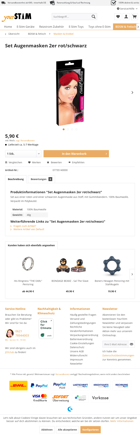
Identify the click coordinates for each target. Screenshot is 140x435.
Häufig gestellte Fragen (83, 314)
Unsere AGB (77, 351)
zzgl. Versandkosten (25, 140)
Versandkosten (62, 374)
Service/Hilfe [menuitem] (127, 8)
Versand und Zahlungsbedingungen (83, 321)
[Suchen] (93, 16)
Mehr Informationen (122, 421)
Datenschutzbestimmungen (118, 355)
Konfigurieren (90, 429)
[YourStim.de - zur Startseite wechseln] (16, 17)
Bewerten (56, 162)
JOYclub (9, 352)
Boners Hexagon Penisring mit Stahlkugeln (112, 282)
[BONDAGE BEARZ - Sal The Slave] (70, 266)
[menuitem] (74, 16)
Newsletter (76, 363)
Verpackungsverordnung (84, 335)
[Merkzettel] (117, 16)
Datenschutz (77, 347)
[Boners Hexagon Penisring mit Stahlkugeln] (112, 266)
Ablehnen (47, 429)
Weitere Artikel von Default (28, 229)
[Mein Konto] (126, 16)
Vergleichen (15, 162)
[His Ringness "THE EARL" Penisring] (28, 266)
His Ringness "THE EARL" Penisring (28, 282)
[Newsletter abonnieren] (131, 344)
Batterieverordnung (81, 339)
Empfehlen (78, 162)
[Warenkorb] (134, 16)
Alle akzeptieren (67, 429)
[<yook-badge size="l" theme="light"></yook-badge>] (53, 329)
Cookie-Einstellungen (82, 343)
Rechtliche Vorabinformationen (81, 329)
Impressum (76, 359)
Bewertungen (41, 179)
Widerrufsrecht (78, 355)
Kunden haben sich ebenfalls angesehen (31, 245)
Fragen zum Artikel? (24, 226)
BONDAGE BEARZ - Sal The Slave (70, 280)
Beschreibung (16, 179)
